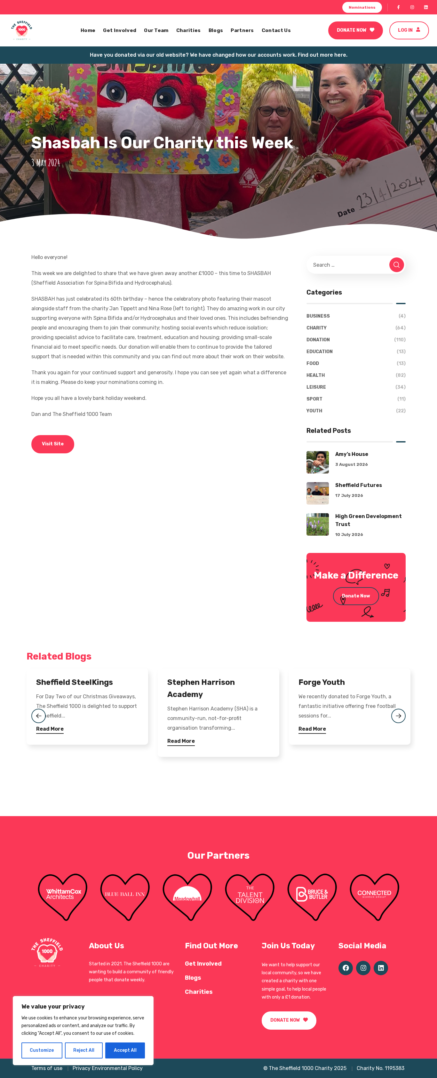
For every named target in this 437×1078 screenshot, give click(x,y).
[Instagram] (412, 7)
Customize (42, 1050)
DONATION (356, 340)
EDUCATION (356, 351)
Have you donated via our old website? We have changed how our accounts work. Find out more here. (218, 55)
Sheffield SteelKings (74, 682)
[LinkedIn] (426, 7)
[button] (362, 7)
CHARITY (356, 328)
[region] (83, 1030)
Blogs (193, 977)
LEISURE (356, 387)
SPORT (356, 399)
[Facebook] (399, 7)
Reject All (83, 1050)
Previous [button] (38, 716)
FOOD (356, 363)
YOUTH (356, 411)
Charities (199, 991)
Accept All (125, 1050)
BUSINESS (356, 316)
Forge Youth (321, 682)
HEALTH (356, 375)
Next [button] (398, 716)
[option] (87, 713)
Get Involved (203, 963)
